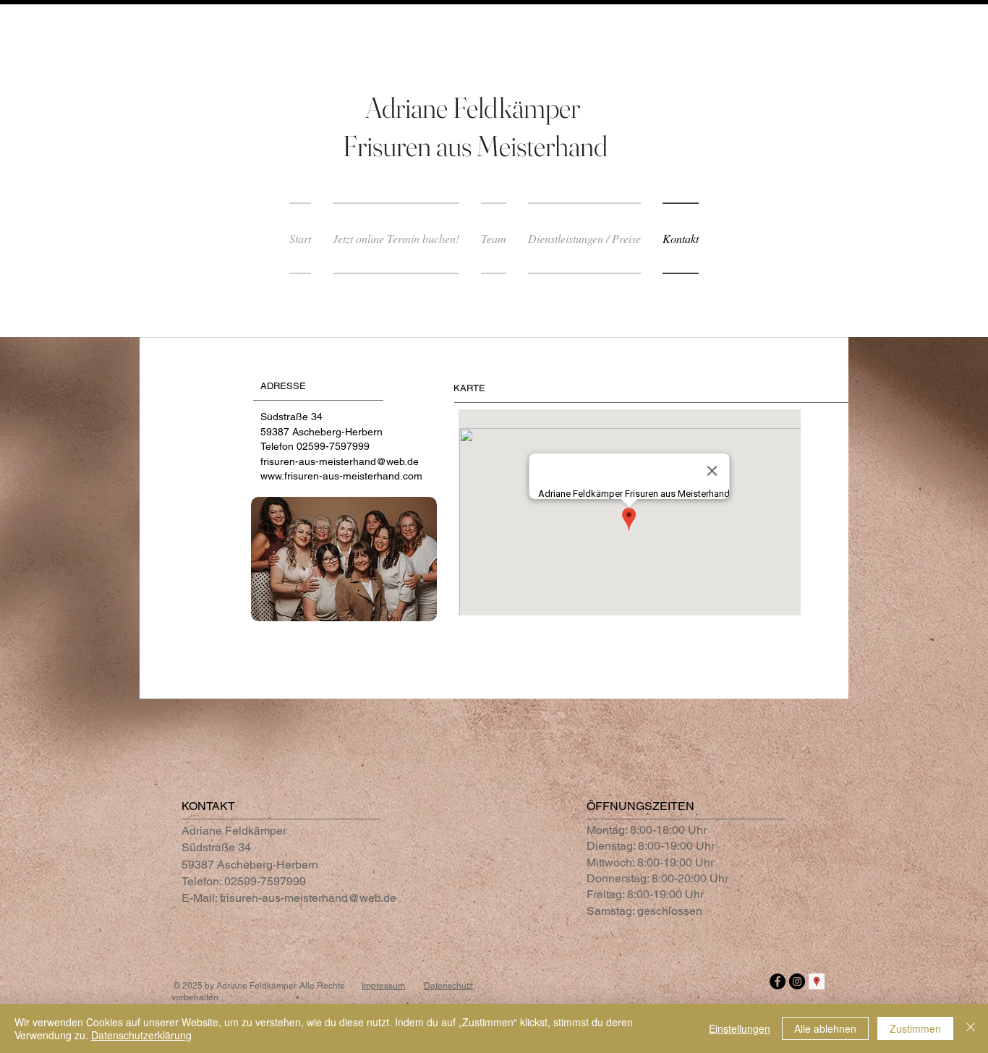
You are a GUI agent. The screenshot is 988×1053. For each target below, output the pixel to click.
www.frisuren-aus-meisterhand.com (341, 476)
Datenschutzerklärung (141, 1035)
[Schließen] (970, 1028)
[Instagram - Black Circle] (797, 981)
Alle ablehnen (825, 1028)
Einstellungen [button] (739, 1028)
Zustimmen (915, 1028)
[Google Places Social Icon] (817, 981)
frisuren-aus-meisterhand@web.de (339, 461)
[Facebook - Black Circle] (777, 981)
